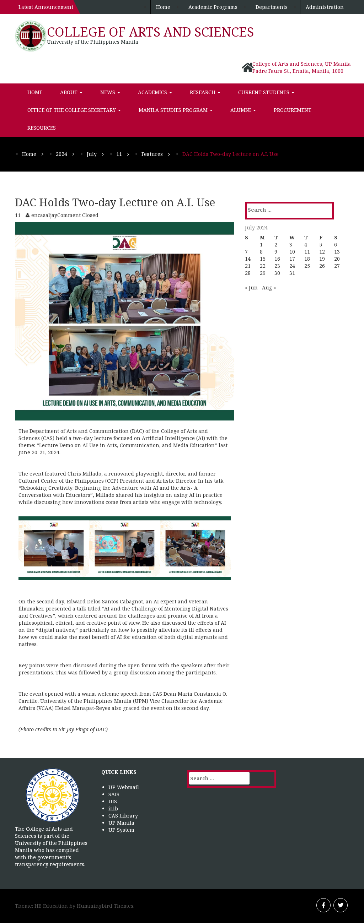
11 (307, 251)
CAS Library (123, 815)
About (69, 92)
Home (163, 7)
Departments (272, 7)
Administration (325, 7)
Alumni (241, 110)
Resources (41, 127)
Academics (153, 92)
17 (292, 258)
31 (292, 273)
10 (292, 251)
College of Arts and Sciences (150, 31)
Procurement (292, 110)
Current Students (264, 92)
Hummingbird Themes (105, 905)
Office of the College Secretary (72, 110)
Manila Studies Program (174, 110)
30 (277, 273)
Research (203, 92)
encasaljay (44, 215)
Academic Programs (212, 7)
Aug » (269, 287)
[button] (26, 548)
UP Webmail (123, 787)
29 (263, 273)
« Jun (251, 287)
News (108, 92)
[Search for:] (277, 209)
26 (322, 265)
